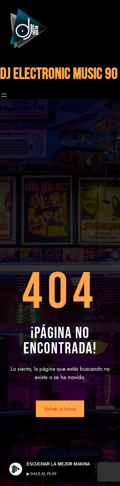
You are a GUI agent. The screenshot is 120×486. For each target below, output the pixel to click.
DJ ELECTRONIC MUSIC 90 (59, 74)
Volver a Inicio (60, 409)
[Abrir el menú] (4, 95)
